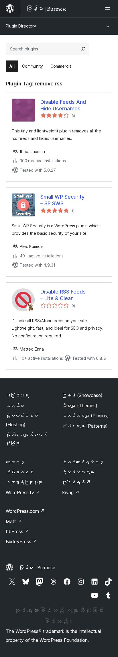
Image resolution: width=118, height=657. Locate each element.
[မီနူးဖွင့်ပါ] (109, 8)
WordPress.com (25, 511)
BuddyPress (21, 541)
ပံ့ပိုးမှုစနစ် (19, 472)
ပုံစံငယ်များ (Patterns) (85, 426)
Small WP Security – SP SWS (62, 200)
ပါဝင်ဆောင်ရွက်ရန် (82, 462)
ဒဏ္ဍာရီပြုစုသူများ (24, 482)
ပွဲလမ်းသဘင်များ (78, 472)
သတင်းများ (15, 405)
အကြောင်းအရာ (17, 395)
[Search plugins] (83, 49)
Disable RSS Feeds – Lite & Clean (63, 295)
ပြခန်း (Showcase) (82, 395)
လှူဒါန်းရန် (76, 482)
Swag (70, 492)
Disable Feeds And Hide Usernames (63, 105)
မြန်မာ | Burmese (37, 567)
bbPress (17, 531)
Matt (14, 521)
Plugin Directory (21, 26)
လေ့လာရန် (15, 462)
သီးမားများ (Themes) (79, 405)
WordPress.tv (23, 492)
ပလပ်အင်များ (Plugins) (85, 416)
